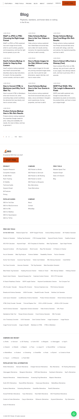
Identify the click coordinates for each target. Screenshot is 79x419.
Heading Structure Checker (28, 271)
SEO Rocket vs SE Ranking (36, 176)
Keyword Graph (8, 188)
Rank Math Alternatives (41, 394)
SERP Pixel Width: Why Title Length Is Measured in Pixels (64, 88)
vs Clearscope (61, 347)
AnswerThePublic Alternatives (11, 394)
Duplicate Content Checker (41, 276)
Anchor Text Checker (9, 260)
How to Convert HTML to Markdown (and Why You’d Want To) (14, 88)
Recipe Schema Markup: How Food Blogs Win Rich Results (63, 38)
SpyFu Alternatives (70, 372)
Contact (50, 3)
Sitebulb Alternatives (23, 377)
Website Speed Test (59, 169)
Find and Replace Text (30, 303)
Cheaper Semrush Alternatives (39, 367)
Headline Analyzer (70, 238)
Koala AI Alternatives (9, 405)
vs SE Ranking (24, 341)
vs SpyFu (64, 341)
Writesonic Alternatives (42, 399)
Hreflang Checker (71, 271)
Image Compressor (53, 319)
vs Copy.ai (6, 358)
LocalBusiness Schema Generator (28, 298)
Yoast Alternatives (33, 188)
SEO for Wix (7, 209)
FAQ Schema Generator (57, 287)
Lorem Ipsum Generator (9, 298)
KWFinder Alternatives (40, 372)
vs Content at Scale (64, 352)
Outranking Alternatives (24, 388)
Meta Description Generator (51, 265)
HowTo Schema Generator (10, 309)
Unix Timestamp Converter (10, 319)
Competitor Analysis (9, 173)
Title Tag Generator (36, 265)
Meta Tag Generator (52, 243)
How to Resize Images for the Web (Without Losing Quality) (38, 63)
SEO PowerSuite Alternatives (58, 394)
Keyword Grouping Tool (24, 276)
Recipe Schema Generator (25, 314)
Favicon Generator (59, 254)
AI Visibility (6, 182)
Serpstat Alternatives (9, 377)
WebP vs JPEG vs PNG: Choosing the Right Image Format (13, 38)
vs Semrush (14, 341)
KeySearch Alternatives (56, 372)
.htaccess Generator (23, 265)
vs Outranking (27, 352)
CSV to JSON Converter (45, 303)
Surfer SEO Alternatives (10, 383)
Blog (36, 3)
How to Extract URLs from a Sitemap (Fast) (64, 62)
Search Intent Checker (9, 276)
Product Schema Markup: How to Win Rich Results (13, 112)
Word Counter (34, 249)
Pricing (29, 3)
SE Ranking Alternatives (69, 367)
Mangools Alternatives (26, 372)
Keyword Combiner (8, 249)
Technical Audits (8, 185)
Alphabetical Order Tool (9, 314)
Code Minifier (66, 260)
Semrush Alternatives (22, 367)
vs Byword (53, 352)
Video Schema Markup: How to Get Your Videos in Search (38, 38)
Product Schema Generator (47, 298)
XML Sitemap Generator (54, 260)
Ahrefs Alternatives (8, 367)
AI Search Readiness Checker (11, 281)
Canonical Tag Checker (23, 260)
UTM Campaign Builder (39, 238)
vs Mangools (44, 341)
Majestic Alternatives (55, 377)
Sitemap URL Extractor (25, 287)
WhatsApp (31, 209)
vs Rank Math (25, 358)
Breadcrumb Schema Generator (12, 292)
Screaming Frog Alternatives (39, 377)
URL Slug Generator (22, 249)
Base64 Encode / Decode (42, 292)
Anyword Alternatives (57, 399)
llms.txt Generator (8, 254)
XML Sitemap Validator (57, 271)
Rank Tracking (7, 179)
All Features (7, 191)
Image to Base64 (24, 325)
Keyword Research (9, 169)
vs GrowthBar (37, 352)
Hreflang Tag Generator (23, 238)
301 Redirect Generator (69, 233)
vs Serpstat (6, 347)
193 (16, 137)
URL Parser (60, 309)
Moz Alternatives (33, 185)
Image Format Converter (10, 325)
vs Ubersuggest (55, 341)
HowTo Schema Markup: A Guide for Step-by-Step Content (14, 63)
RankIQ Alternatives (54, 388)
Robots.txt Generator (9, 238)
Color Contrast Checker (38, 319)
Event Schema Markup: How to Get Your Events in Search (38, 88)
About (42, 3)
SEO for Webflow (8, 212)
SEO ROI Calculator (9, 243)
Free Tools (19, 3)
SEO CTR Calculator (57, 276)
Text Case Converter (9, 265)
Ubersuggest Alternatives (10, 372)
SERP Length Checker (29, 281)
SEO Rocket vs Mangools (36, 182)
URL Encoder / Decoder (10, 287)
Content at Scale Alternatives (11, 399)
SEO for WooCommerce (10, 205)
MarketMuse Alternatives (58, 383)
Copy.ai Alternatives (27, 399)
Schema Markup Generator (52, 233)
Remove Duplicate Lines (41, 287)
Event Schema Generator (43, 314)
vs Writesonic (15, 358)
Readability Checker (46, 254)
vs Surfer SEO (35, 341)
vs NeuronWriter (50, 347)
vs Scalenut (17, 352)
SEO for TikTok (7, 218)
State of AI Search (58, 176)
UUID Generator (25, 319)
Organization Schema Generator (29, 309)
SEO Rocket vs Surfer (34, 179)
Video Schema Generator (48, 309)
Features (8, 3)
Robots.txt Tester (43, 271)
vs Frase (31, 347)
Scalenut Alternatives (9, 388)
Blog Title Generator (45, 249)
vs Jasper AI (40, 347)
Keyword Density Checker (55, 238)
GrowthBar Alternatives (39, 388)
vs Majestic (24, 347)
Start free (69, 3)
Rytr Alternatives (70, 399)
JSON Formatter (27, 292)
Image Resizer (65, 319)
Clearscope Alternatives (42, 383)
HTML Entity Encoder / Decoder (12, 303)
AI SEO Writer (7, 176)
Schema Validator (33, 254)
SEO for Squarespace (9, 215)
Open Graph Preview (66, 243)
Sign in (58, 3)
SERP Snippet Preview (36, 233)
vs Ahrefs (6, 341)
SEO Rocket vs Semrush (35, 173)
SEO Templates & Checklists (36, 243)
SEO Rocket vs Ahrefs (35, 169)
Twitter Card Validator (39, 260)
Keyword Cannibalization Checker (47, 281)
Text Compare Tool (64, 281)
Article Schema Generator (65, 298)
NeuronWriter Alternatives (26, 383)
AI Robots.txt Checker (59, 249)
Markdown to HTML (36, 325)
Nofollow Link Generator (58, 292)
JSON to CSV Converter (61, 303)
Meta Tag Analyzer (21, 254)
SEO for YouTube (8, 202)
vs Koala (45, 352)
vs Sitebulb (15, 347)
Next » (21, 137)
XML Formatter (56, 314)
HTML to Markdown (49, 325)
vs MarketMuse (7, 352)
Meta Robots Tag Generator (11, 271)
